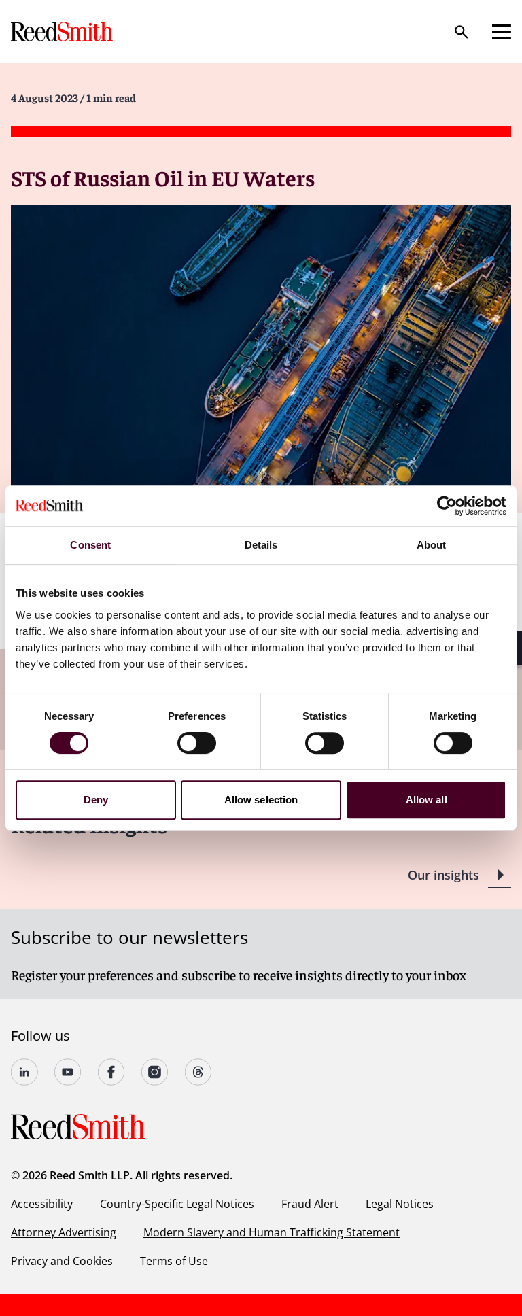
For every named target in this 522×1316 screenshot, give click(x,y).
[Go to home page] (63, 32)
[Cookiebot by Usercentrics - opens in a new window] (446, 506)
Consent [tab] (90, 545)
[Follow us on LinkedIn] (24, 1072)
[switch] (196, 743)
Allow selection (261, 800)
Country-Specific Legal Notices (177, 1203)
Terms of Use (174, 1260)
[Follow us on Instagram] (155, 1072)
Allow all (426, 800)
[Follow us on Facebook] (111, 1072)
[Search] (461, 32)
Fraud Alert (309, 1203)
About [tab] (432, 545)
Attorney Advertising (63, 1232)
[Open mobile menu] (501, 31)
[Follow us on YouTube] (68, 1072)
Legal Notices (400, 1203)
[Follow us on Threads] (198, 1072)
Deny (96, 800)
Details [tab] (261, 545)
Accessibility (42, 1203)
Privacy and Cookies (62, 1260)
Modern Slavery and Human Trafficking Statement (271, 1232)
